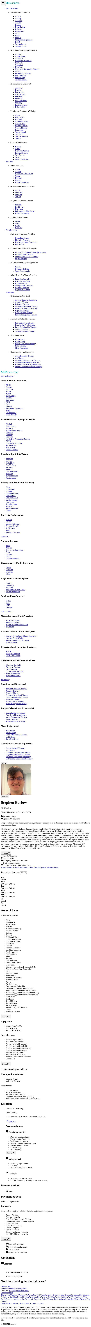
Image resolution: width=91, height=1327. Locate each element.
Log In (4, 763)
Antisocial (19, 59)
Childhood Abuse (21, 121)
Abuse (17, 115)
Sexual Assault (20, 132)
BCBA (17, 267)
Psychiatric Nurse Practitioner (26, 242)
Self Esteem (19, 155)
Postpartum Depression (23, 40)
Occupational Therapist (24, 285)
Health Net (19, 207)
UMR (17, 226)
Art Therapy (19, 358)
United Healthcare (22, 182)
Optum (17, 180)
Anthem (18, 172)
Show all (5, 853)
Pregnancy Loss (21, 105)
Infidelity (18, 99)
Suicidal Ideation (21, 136)
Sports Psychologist (22, 271)
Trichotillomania (21, 80)
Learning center (7, 1293)
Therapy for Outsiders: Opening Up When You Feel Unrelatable (25, 1295)
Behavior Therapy (22, 304)
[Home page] (12, 4)
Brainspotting (20, 342)
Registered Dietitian (22, 290)
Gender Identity (21, 128)
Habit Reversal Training (24, 313)
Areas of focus (13, 867)
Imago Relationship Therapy (25, 327)
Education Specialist (22, 279)
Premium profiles (20, 1288)
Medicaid (18, 192)
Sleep (17, 157)
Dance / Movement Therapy (25, 344)
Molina (17, 221)
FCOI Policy (39, 1303)
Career (17, 149)
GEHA (18, 190)
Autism (18, 23)
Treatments (10, 292)
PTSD (17, 42)
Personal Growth (21, 153)
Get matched (5, 1286)
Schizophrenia (20, 44)
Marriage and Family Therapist (26, 257)
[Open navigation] (3, 3)
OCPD (17, 71)
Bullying (18, 119)
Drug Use (19, 63)
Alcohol (18, 54)
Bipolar (18, 25)
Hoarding (18, 67)
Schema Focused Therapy (25, 331)
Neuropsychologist (22, 269)
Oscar (17, 223)
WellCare (18, 228)
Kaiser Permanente (22, 213)
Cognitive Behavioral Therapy (26, 306)
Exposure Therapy (22, 311)
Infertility (18, 96)
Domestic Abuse (21, 126)
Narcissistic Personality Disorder (27, 69)
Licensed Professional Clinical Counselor (30, 252)
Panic (17, 36)
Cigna (17, 176)
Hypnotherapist (21, 283)
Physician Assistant (22, 240)
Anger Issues (20, 56)
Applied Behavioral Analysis (26, 300)
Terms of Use (30, 1303)
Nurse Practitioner (22, 238)
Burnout (18, 147)
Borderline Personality (23, 61)
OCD (17, 33)
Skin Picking (20, 78)
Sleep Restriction (21, 348)
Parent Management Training (26, 315)
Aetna (17, 170)
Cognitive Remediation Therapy (27, 362)
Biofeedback (20, 339)
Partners (11, 1288)
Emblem (18, 205)
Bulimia (18, 29)
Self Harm (19, 134)
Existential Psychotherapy (24, 323)
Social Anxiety (20, 46)
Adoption (18, 88)
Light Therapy (20, 346)
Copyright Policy (7, 1303)
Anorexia (18, 21)
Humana (18, 178)
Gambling (19, 65)
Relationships (20, 107)
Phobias (18, 38)
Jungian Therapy (21, 329)
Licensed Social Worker (24, 254)
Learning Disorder (22, 151)
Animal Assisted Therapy (24, 356)
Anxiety (18, 19)
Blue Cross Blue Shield (24, 174)
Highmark (19, 209)
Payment (42, 867)
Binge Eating (20, 27)
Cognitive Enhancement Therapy (27, 360)
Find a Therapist (12, 8)
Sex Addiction (20, 76)
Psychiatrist (19, 244)
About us (4, 1288)
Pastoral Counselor (22, 288)
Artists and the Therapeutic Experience (27, 1299)
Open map (12, 1122)
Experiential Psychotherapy (25, 325)
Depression (19, 31)
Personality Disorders (23, 73)
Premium (5, 796)
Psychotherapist (21, 259)
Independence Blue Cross (24, 211)
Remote (36, 867)
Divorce (18, 90)
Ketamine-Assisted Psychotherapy (28, 365)
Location (30, 867)
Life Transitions (21, 101)
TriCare (18, 197)
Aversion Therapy (22, 302)
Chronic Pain (20, 124)
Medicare (18, 195)
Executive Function (22, 281)
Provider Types (11, 230)
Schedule (4, 867)
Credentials (50, 867)
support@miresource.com (19, 1291)
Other (56, 867)
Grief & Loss (20, 94)
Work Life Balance (22, 159)
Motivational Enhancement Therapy (28, 367)
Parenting (18, 103)
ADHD (18, 16)
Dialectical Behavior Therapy (26, 308)
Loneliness (19, 130)
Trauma (18, 139)
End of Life (19, 92)
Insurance (9, 161)
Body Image (19, 117)
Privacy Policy (19, 1303)
